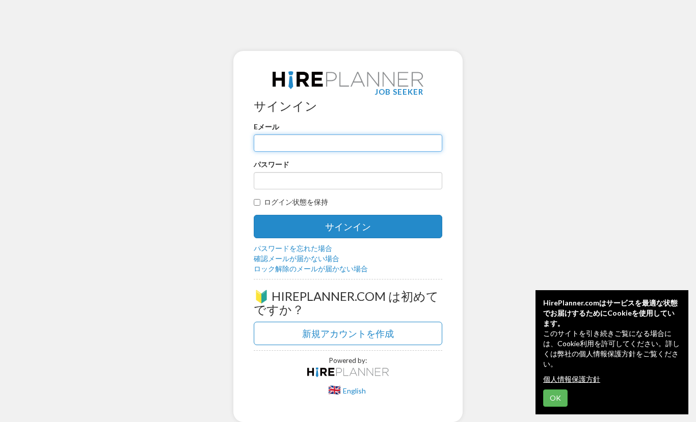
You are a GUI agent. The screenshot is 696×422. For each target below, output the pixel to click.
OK (555, 397)
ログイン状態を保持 (296, 202)
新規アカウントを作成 (348, 333)
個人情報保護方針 (571, 379)
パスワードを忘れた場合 (293, 248)
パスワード (271, 164)
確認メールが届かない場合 (296, 258)
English (354, 390)
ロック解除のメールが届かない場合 (311, 268)
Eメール (266, 126)
